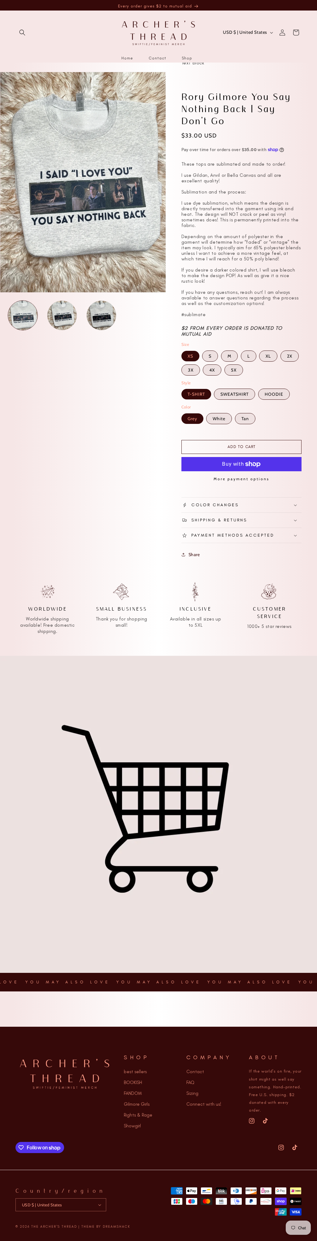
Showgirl (132, 1126)
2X (289, 356)
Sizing (192, 1093)
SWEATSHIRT (234, 394)
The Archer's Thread (54, 1227)
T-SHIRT (196, 394)
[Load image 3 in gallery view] (101, 315)
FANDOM (133, 1093)
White (219, 418)
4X (212, 370)
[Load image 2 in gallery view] (62, 315)
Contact (195, 1071)
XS (190, 356)
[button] (22, 32)
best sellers (135, 1071)
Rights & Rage (138, 1115)
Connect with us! (203, 1104)
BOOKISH (133, 1082)
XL (268, 356)
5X (234, 370)
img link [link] (47, 584)
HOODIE (274, 394)
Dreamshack (116, 1227)
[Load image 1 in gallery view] (23, 315)
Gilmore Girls (137, 1104)
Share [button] (194, 554)
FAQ (190, 1082)
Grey (192, 418)
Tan (245, 418)
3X (190, 370)
